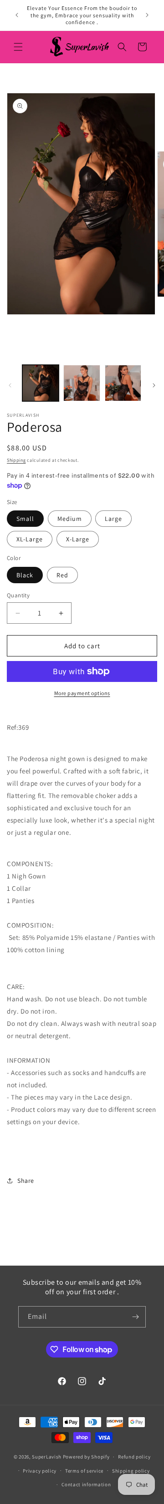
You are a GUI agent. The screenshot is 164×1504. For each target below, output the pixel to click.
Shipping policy (131, 1471)
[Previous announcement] (17, 15)
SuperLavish (47, 1457)
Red (62, 575)
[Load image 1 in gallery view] (40, 383)
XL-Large (29, 539)
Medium (69, 519)
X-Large (77, 539)
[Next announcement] (147, 15)
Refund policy (134, 1457)
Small (25, 519)
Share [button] (25, 1180)
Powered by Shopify (86, 1457)
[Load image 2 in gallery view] (81, 383)
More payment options (82, 693)
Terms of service (84, 1471)
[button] (18, 47)
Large (113, 519)
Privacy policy (39, 1471)
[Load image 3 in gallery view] (123, 383)
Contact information (86, 1484)
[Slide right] (154, 385)
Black (24, 575)
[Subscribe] (135, 1316)
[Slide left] (10, 385)
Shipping (16, 460)
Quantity (18, 595)
